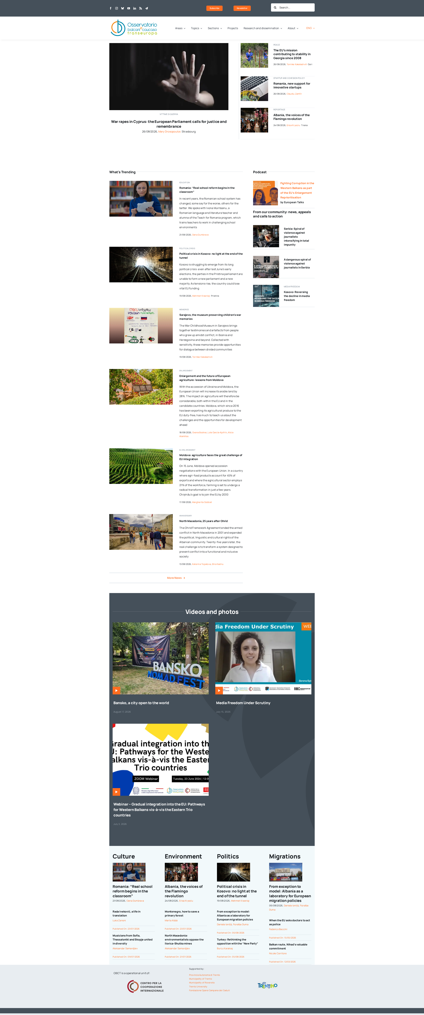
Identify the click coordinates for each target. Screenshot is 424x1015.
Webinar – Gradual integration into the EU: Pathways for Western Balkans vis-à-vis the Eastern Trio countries (159, 810)
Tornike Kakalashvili (297, 64)
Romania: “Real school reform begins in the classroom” (132, 891)
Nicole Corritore (278, 953)
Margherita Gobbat (202, 502)
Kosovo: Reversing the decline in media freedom (297, 296)
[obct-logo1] (134, 18)
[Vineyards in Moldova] (141, 449)
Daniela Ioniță (224, 924)
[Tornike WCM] (141, 309)
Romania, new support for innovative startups (291, 85)
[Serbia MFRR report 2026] (266, 257)
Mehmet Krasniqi (201, 295)
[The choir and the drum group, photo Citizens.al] (254, 109)
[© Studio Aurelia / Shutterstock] (266, 226)
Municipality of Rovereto (202, 982)
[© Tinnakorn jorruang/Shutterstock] (168, 44)
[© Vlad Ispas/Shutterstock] (254, 77)
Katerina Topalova (201, 564)
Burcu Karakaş (225, 948)
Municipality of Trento (200, 978)
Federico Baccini (278, 929)
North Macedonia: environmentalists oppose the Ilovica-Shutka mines (184, 939)
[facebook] (110, 8)
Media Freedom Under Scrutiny (243, 702)
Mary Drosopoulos (169, 131)
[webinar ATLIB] (263, 623)
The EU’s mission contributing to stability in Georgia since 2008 (292, 54)
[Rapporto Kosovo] (266, 286)
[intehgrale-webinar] (161, 725)
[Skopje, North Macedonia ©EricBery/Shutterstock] (141, 515)
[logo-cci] (146, 979)
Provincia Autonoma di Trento (204, 974)
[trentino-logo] (267, 983)
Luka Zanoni (119, 920)
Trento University (198, 986)
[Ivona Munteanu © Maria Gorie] (141, 182)
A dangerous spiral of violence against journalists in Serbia (297, 263)
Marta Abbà (171, 920)
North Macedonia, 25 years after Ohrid (203, 521)
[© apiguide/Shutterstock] (141, 248)
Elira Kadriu (218, 564)
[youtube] (128, 8)
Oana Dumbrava (200, 234)
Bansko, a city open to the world (141, 702)
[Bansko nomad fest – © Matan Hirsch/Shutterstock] (161, 623)
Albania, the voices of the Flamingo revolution (291, 117)
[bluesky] (122, 8)
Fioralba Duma (240, 924)
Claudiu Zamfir (294, 93)
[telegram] (146, 8)
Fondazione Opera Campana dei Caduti (209, 990)
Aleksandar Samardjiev (125, 948)
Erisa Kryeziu (293, 125)
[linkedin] (134, 8)
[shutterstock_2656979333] (141, 370)
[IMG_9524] (254, 44)
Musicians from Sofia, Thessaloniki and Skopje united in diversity (133, 939)
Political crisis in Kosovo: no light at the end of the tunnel (237, 891)
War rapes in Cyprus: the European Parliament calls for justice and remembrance (169, 124)
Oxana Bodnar (199, 432)
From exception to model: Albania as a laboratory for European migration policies (235, 915)
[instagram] (116, 8)
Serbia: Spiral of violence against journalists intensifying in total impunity (296, 236)
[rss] (140, 8)
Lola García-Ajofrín (217, 432)
